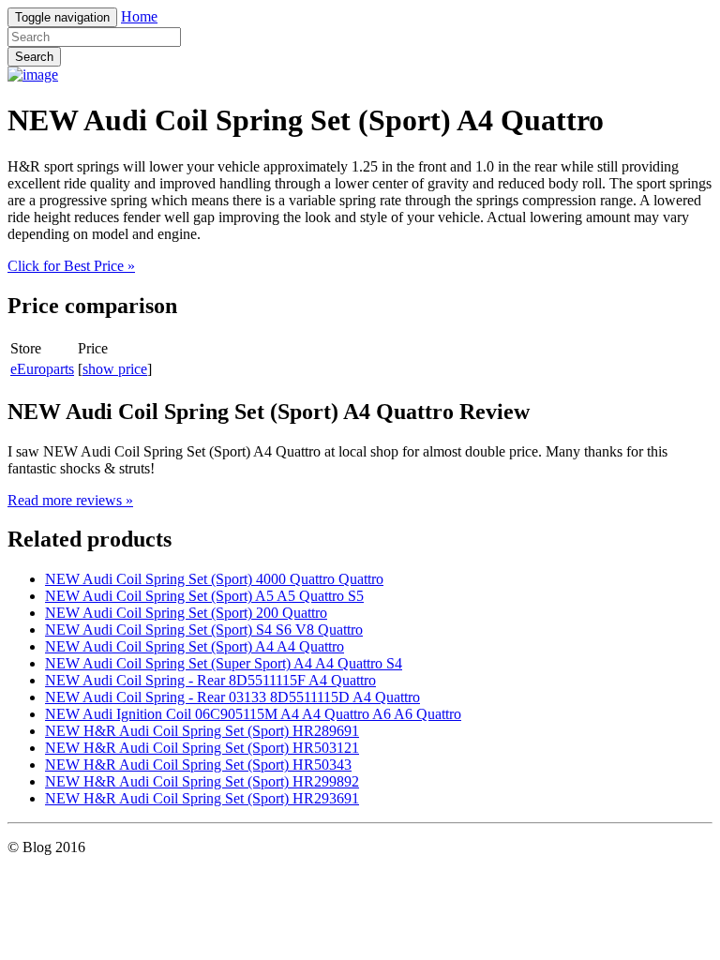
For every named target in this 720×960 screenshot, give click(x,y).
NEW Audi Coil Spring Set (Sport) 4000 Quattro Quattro (214, 579)
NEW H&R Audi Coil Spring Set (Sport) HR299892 (202, 781)
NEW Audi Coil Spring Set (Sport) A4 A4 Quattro (194, 646)
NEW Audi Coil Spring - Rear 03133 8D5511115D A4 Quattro (232, 697)
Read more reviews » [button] (70, 500)
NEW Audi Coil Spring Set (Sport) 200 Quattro (186, 613)
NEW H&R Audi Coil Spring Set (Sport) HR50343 (198, 764)
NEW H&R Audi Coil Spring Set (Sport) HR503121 (202, 748)
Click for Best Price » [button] (71, 266)
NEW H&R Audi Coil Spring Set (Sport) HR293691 (202, 798)
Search (34, 57)
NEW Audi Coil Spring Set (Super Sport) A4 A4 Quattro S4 (223, 663)
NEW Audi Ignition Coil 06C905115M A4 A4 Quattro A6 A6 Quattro (253, 714)
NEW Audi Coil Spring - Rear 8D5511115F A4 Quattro (210, 680)
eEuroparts (42, 369)
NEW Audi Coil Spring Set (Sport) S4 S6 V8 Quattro (204, 630)
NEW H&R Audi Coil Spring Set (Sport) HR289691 (202, 731)
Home (139, 16)
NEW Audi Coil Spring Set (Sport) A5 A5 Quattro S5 (204, 596)
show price (114, 369)
